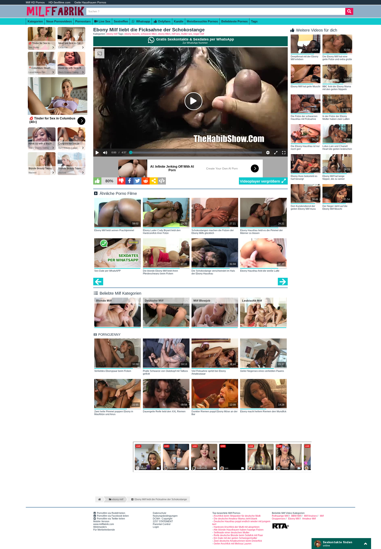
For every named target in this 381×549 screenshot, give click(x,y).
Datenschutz (159, 513)
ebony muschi (132, 34)
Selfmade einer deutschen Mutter (231, 532)
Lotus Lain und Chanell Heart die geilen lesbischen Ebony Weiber (337, 148)
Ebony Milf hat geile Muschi (305, 86)
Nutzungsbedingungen (165, 515)
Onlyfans (163, 21)
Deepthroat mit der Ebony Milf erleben (304, 58)
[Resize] (276, 153)
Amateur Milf (309, 518)
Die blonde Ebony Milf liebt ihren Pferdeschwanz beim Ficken (160, 272)
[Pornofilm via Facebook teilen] (129, 181)
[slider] (196, 153)
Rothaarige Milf (280, 515)
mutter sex (186, 34)
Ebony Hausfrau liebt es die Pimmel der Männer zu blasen (261, 232)
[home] (99, 499)
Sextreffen (121, 21)
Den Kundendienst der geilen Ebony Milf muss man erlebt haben (303, 208)
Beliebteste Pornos (234, 21)
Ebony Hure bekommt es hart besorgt (304, 177)
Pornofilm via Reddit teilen (110, 513)
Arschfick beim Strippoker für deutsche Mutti (237, 515)
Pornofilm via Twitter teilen (110, 518)
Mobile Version (101, 521)
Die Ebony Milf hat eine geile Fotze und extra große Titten (337, 58)
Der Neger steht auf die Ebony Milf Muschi (334, 207)
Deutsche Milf (154, 300)
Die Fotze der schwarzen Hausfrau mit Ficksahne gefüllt (304, 118)
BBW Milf (296, 515)
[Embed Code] (162, 181)
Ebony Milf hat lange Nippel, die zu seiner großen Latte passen (333, 178)
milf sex (176, 34)
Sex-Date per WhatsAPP (107, 270)
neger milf (198, 34)
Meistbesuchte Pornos (202, 21)
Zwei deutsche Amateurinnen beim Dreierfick (238, 540)
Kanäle (178, 21)
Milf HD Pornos (35, 2)
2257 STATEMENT (163, 521)
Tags (254, 21)
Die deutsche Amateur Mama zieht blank (235, 518)
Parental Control (161, 524)
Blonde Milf (104, 300)
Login (156, 527)
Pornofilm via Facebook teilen (112, 515)
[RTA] (280, 528)
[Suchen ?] (349, 11)
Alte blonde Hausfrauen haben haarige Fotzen (239, 529)
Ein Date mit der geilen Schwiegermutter (235, 538)
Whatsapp (142, 21)
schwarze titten (149, 34)
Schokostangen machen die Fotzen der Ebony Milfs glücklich (212, 232)
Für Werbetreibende (104, 529)
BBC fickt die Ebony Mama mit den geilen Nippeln (336, 88)
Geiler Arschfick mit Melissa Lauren (232, 543)
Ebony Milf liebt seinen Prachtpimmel (114, 230)
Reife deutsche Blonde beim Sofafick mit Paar (238, 535)
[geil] (97, 181)
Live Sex (104, 21)
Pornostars (83, 21)
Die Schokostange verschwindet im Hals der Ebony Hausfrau (213, 272)
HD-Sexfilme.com (59, 2)
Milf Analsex (310, 515)
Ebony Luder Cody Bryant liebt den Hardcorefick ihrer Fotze (162, 232)
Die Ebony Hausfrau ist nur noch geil (305, 147)
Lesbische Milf (252, 300)
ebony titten (164, 34)
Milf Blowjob (201, 300)
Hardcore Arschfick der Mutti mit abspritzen (237, 527)
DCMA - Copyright (162, 518)
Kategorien (35, 21)
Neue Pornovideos (59, 21)
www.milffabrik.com (103, 524)
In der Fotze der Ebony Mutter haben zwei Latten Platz (336, 118)
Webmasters (100, 527)
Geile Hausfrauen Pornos (90, 2)
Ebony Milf (293, 518)
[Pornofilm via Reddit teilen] (145, 181)
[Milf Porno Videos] (55, 16)
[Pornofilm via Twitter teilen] (138, 181)
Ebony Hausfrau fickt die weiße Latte (259, 270)
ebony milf (111, 34)
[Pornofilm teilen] (154, 181)
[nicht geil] (121, 181)
